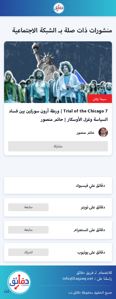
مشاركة (58, 146)
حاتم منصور (85, 132)
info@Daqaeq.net (78, 278)
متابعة (28, 207)
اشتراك (28, 252)
